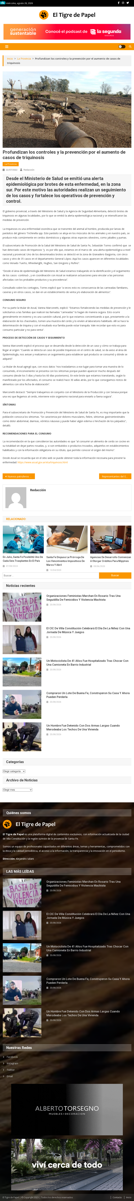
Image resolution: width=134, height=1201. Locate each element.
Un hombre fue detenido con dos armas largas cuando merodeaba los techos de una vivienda (83, 727)
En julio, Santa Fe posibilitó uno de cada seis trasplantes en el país (23, 559)
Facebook (12, 1057)
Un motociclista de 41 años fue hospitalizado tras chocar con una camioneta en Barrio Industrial (87, 662)
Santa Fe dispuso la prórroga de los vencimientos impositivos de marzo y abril (65, 561)
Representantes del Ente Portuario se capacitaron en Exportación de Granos (116, 476)
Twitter (11, 1069)
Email (10, 1076)
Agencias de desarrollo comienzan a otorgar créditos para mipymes (110, 559)
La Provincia (11, 164)
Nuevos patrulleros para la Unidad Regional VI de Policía (21, 476)
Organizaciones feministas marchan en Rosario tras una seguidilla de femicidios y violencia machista (83, 597)
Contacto (117, 1197)
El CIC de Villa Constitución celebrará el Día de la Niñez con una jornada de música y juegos (88, 630)
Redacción (29, 170)
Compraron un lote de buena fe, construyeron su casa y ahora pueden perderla (88, 695)
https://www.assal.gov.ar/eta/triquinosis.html (43, 462)
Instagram (12, 1063)
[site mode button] (121, 46)
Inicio (128, 1197)
